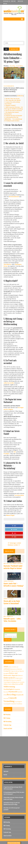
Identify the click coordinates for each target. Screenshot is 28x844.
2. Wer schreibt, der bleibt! (12, 100)
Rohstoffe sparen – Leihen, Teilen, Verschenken (12, 619)
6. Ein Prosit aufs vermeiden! (13, 110)
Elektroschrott (9, 678)
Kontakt (5, 3)
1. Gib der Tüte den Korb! (11, 98)
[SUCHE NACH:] (14, 43)
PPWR (5, 695)
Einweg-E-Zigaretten (20, 671)
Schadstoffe (20, 695)
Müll (21, 684)
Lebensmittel (22, 682)
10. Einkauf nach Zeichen (11, 120)
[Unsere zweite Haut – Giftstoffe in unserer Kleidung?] (14, 579)
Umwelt (13, 697)
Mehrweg (17, 684)
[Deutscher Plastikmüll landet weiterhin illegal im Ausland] (14, 561)
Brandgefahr (7, 671)
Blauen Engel (10, 515)
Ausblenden (20, 95)
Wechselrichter (13, 703)
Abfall (6, 667)
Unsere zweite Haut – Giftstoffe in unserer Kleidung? (14, 584)
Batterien (19, 669)
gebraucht (17, 682)
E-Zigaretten (13, 671)
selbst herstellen (9, 383)
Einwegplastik (6, 673)
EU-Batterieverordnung (14, 680)
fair (15, 452)
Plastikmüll (12, 692)
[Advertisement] (14, 30)
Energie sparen (18, 678)
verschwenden (19, 495)
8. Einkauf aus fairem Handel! (13, 115)
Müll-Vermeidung (8, 616)
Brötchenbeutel (14, 196)
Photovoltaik (6, 691)
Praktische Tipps (7, 725)
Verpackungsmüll (7, 703)
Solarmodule (6, 698)
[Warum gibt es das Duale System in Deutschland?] (14, 596)
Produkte (6, 453)
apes (17, 666)
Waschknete (7, 264)
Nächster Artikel (13, 545)
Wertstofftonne (19, 703)
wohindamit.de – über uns (9, 1)
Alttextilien (14, 666)
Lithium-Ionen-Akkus (9, 684)
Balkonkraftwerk (14, 669)
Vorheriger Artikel (15, 543)
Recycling (12, 65)
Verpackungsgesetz (18, 701)
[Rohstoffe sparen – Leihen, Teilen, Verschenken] (14, 614)
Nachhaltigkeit (9, 689)
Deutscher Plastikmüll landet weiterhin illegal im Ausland (13, 566)
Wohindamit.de (10, 86)
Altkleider (10, 666)
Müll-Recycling (8, 563)
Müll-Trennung (7, 718)
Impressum (20, 1)
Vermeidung (19, 65)
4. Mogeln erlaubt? (10, 105)
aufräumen (7, 669)
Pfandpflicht (17, 689)
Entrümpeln (7, 680)
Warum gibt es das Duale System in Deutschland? (12, 602)
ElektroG (20, 675)
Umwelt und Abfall (18, 563)
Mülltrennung (9, 686)
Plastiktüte (19, 692)
